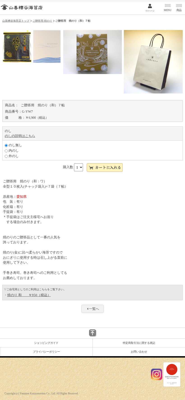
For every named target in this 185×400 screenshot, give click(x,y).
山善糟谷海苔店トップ (15, 20)
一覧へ (94, 309)
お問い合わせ (139, 351)
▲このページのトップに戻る (92, 333)
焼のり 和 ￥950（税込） (29, 295)
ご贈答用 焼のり (42, 20)
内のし (13, 150)
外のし (13, 156)
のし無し (15, 145)
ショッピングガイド (46, 342)
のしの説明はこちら (20, 136)
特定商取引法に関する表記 (139, 342)
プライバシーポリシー (46, 351)
